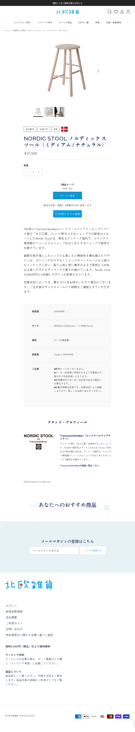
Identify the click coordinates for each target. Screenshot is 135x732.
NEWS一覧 (84, 22)
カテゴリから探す (22, 22)
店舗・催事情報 (113, 22)
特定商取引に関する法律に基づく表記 (29, 635)
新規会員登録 (14, 611)
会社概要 (11, 617)
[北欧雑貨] (67, 12)
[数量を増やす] (40, 172)
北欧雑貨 (14, 715)
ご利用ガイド (14, 623)
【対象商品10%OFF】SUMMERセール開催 (67, 4)
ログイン (11, 606)
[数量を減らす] (27, 172)
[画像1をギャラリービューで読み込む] (67, 69)
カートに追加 (67, 195)
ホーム (7, 30)
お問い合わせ (14, 629)
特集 (97, 22)
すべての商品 (65, 22)
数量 (26, 165)
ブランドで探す (45, 22)
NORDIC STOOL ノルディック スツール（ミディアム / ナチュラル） (40, 30)
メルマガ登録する (93, 550)
